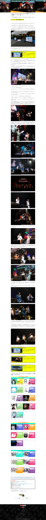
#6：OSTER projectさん (26, 402)
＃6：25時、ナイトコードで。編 (27, 474)
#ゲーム (33, 17)
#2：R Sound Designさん (26, 385)
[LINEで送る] (26, 498)
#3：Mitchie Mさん (13, 439)
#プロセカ (20, 17)
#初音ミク (30, 17)
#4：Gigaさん (24, 439)
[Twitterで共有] (19, 498)
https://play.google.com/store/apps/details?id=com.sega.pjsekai (25, 483)
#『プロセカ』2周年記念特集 (14, 17)
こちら (14, 374)
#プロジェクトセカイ (25, 17)
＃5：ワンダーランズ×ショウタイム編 (15, 474)
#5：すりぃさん (14, 402)
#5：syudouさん (13, 447)
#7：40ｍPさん (13, 410)
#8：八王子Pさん (25, 410)
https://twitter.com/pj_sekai (19, 487)
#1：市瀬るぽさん (15, 385)
